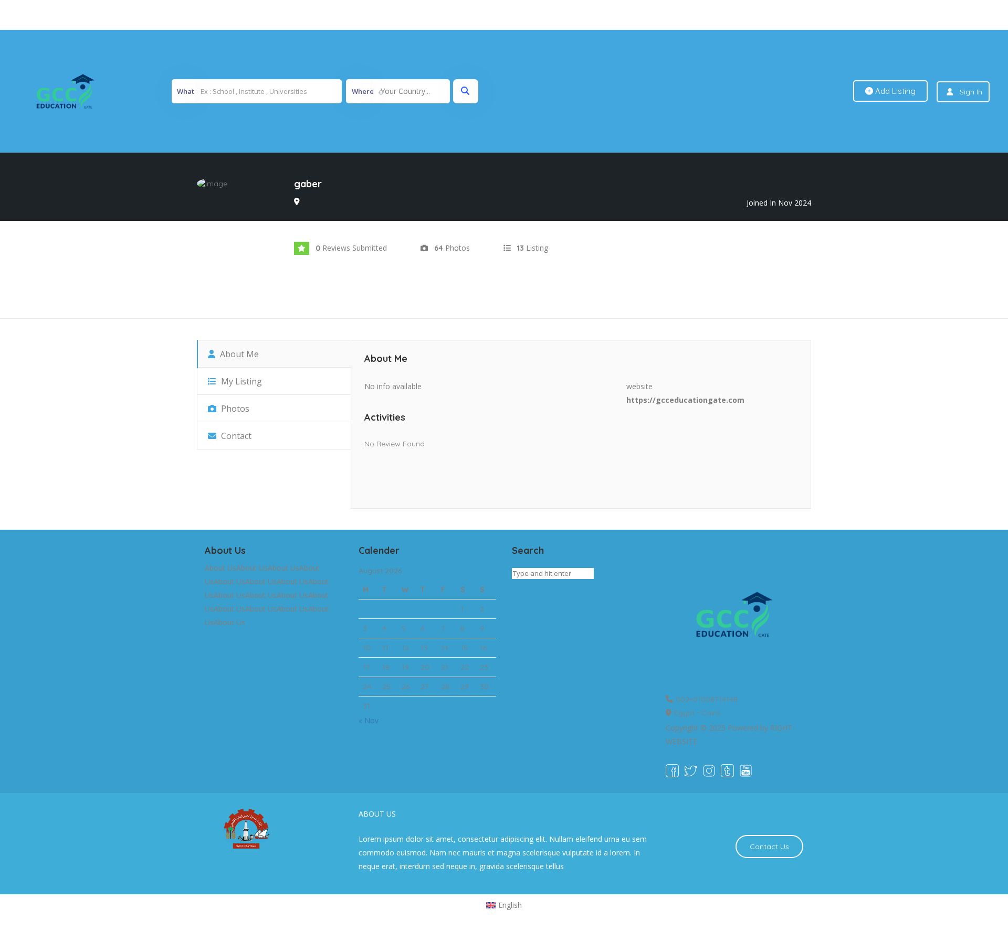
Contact (235, 436)
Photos (234, 408)
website (639, 386)
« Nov (369, 720)
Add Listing (894, 91)
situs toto (478, 14)
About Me (238, 354)
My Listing (240, 381)
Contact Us (769, 846)
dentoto (506, 14)
